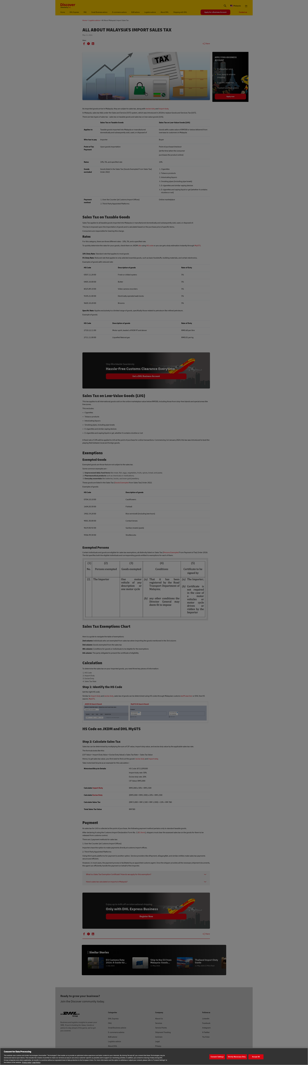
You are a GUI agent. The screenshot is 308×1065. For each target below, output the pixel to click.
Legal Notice (36, 1062)
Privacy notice (26, 1062)
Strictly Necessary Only (237, 1057)
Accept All (256, 1057)
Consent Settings (217, 1057)
